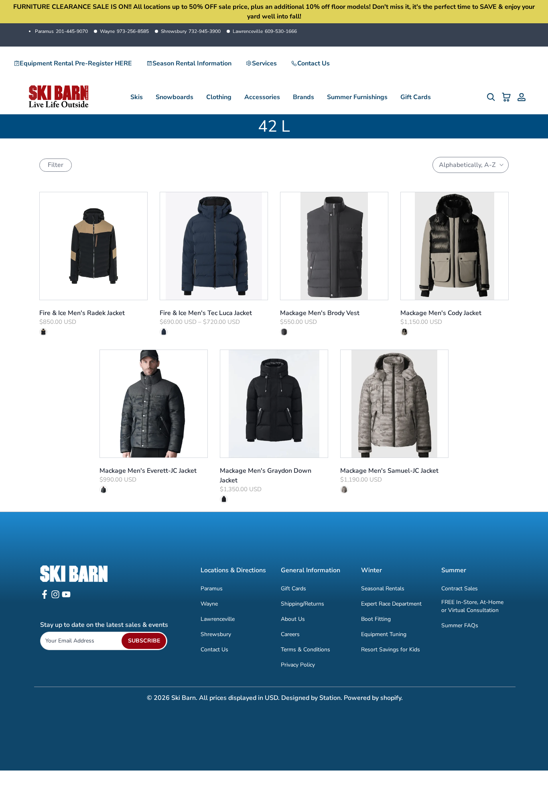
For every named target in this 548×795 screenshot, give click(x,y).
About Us (293, 619)
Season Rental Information (191, 63)
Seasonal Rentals (382, 588)
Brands (303, 97)
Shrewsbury (191, 31)
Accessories (262, 97)
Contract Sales (459, 588)
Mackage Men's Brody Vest (319, 313)
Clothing (218, 97)
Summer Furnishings (357, 97)
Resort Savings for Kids (390, 649)
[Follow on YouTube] (66, 597)
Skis (136, 97)
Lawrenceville (265, 31)
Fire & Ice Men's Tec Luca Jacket (206, 313)
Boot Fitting (376, 619)
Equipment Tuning (383, 634)
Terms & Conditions (305, 649)
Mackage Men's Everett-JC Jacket (148, 470)
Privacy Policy (298, 665)
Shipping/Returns (302, 604)
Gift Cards (415, 97)
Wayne (124, 31)
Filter (55, 165)
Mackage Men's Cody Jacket (440, 313)
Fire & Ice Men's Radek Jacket (82, 313)
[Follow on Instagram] (55, 597)
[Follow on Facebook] (44, 597)
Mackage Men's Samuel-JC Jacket (389, 470)
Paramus (61, 31)
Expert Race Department (391, 604)
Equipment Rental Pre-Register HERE (76, 63)
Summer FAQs (459, 625)
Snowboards (174, 97)
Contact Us (313, 63)
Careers (290, 634)
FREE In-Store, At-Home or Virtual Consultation (472, 606)
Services (264, 63)
